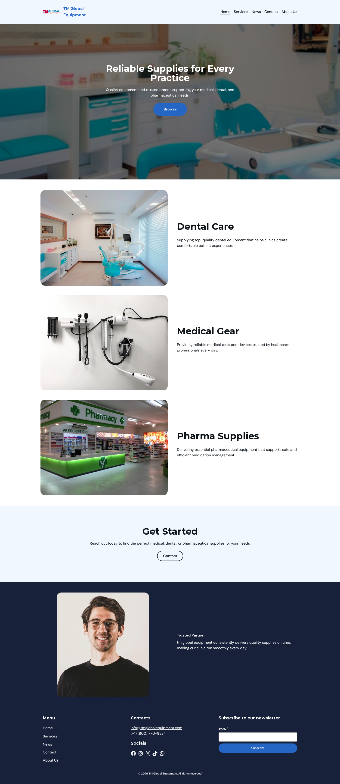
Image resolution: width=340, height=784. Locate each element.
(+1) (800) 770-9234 (148, 733)
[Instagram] (140, 753)
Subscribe (258, 748)
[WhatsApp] (162, 753)
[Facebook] (133, 753)
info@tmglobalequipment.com (156, 727)
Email (223, 728)
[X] (148, 753)
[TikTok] (155, 753)
